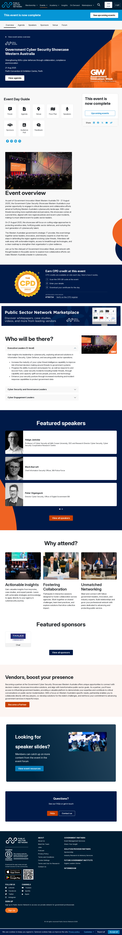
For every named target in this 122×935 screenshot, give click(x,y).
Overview (10, 25)
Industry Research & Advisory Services (78, 855)
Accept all (114, 932)
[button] (37, 5)
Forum (64, 25)
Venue (55, 25)
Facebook (12, 891)
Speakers (32, 25)
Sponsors (44, 25)
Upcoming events (100, 113)
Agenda (21, 25)
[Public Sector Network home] (12, 5)
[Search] (99, 5)
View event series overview (19, 37)
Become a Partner (17, 704)
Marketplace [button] (87, 5)
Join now (108, 5)
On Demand (75, 5)
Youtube (28, 888)
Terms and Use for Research (48, 863)
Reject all (101, 932)
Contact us (67, 813)
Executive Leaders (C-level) (21, 348)
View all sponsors (61, 652)
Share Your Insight (70, 844)
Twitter (11, 894)
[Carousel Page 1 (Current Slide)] (59, 509)
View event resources (29, 768)
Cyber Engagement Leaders (21, 397)
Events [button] (43, 5)
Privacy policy (74, 932)
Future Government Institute (78, 860)
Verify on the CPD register (67, 297)
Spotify (27, 891)
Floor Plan (53, 114)
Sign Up (11, 910)
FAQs (52, 813)
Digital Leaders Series (72, 863)
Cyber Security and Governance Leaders (27, 389)
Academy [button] (54, 5)
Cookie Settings (44, 860)
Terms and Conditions (46, 857)
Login (117, 5)
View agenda (14, 78)
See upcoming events (104, 15)
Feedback (39, 130)
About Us (41, 841)
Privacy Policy (43, 854)
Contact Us (42, 867)
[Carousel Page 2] (62, 509)
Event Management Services (74, 841)
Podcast (41, 850)
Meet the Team (43, 844)
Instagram (12, 897)
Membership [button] (30, 5)
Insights (64, 5)
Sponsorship (68, 852)
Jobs (40, 847)
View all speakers (61, 518)
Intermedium (70, 868)
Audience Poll (24, 131)
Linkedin (11, 888)
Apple (27, 894)
